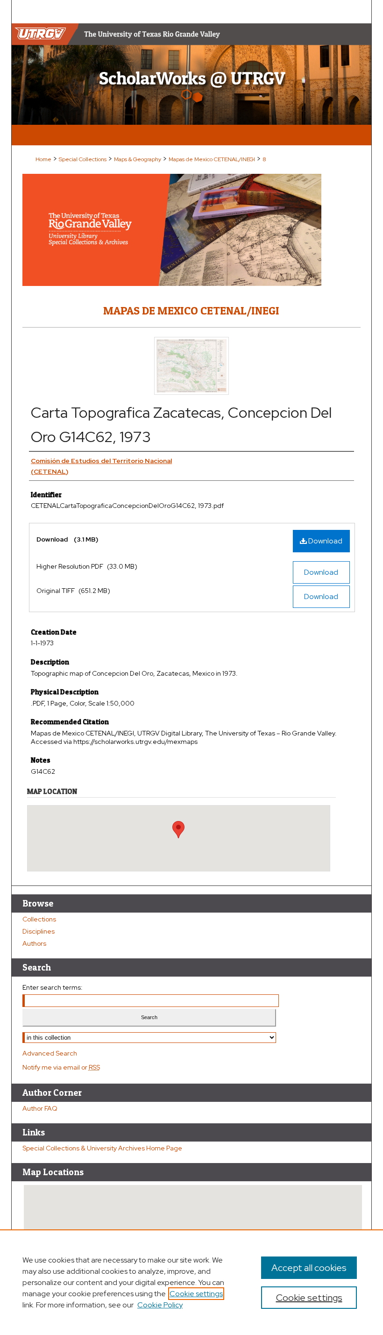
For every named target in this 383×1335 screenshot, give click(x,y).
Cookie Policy (160, 1305)
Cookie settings (196, 1294)
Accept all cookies (309, 1268)
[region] (191, 1282)
